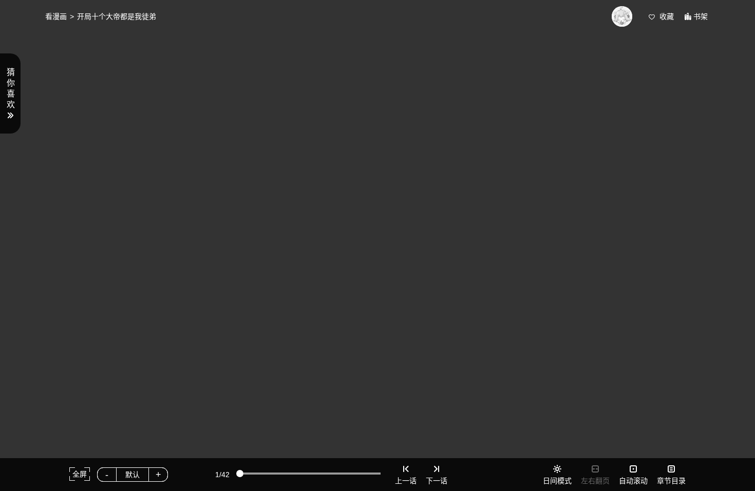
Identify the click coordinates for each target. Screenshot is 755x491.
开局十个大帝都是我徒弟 (116, 16)
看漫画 (56, 16)
